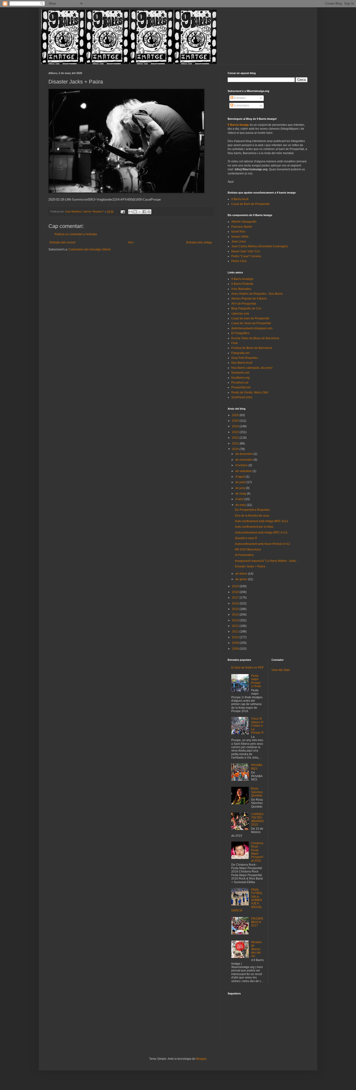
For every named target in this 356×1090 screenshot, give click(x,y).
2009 (236, 643)
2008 (236, 648)
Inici (130, 242)
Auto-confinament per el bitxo (254, 526)
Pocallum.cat (239, 382)
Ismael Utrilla (239, 236)
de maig (241, 493)
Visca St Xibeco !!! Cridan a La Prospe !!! (257, 725)
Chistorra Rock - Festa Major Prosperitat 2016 (257, 852)
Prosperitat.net (240, 387)
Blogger (201, 1058)
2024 (236, 426)
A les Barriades (241, 289)
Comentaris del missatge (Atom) (90, 249)
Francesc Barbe (241, 226)
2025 (236, 420)
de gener (241, 579)
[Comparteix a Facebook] (144, 211)
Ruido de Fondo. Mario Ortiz (249, 392)
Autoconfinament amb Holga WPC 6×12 (261, 532)
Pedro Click (239, 261)
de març (241, 505)
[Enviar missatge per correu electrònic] (122, 211)
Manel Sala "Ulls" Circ (245, 251)
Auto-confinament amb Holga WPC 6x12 (261, 521)
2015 (236, 609)
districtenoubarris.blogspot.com (251, 328)
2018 (236, 592)
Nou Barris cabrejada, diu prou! (251, 367)
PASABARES (257, 766)
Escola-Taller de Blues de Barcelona (255, 338)
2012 (236, 626)
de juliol (241, 482)
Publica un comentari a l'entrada (75, 234)
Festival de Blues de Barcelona (251, 348)
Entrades (239, 98)
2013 (236, 620)
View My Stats (280, 670)
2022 (236, 437)
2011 (236, 631)
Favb (234, 343)
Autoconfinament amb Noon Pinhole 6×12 (262, 544)
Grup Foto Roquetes (244, 358)
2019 (236, 586)
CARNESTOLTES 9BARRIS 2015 (257, 819)
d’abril (239, 499)
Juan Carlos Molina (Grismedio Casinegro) (259, 246)
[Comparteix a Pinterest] (149, 211)
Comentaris (241, 105)
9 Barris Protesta (242, 284)
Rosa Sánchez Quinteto (257, 792)
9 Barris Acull (239, 199)
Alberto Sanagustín (243, 221)
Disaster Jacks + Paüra (250, 566)
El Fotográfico (240, 333)
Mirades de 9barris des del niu (256, 949)
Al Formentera (244, 555)
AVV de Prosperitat (243, 303)
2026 (236, 415)
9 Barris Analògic (242, 279)
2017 (236, 597)
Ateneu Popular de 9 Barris (249, 298)
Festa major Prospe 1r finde (256, 681)
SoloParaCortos (241, 397)
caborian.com (240, 313)
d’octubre (241, 465)
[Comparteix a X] (139, 211)
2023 (236, 432)
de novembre (244, 459)
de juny (240, 488)
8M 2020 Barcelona (248, 549)
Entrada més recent (62, 242)
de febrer (241, 573)
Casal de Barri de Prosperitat (250, 204)
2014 (236, 614)
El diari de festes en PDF (247, 667)
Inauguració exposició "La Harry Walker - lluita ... (267, 561)
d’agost (240, 476)
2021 (236, 443)
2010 (236, 637)
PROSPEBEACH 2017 (257, 922)
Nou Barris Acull (241, 362)
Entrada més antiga (199, 242)
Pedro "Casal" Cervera (246, 256)
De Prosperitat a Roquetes (252, 509)
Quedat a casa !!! (246, 538)
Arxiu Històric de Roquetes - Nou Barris (257, 293)
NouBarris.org (240, 377)
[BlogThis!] (135, 211)
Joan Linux (238, 241)
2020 (236, 449)
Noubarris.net (240, 372)
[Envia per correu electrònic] (130, 211)
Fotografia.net (240, 353)
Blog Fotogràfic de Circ (246, 308)
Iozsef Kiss (238, 231)
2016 (236, 603)
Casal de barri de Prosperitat (250, 318)
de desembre (244, 454)
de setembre (244, 471)
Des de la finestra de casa (252, 515)
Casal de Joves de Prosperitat (251, 323)
